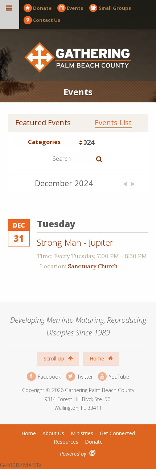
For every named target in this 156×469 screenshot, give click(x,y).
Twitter (84, 376)
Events (75, 8)
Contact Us (46, 20)
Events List (113, 122)
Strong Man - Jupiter (75, 242)
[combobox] (48, 141)
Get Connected (117, 433)
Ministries (82, 433)
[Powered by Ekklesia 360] (92, 453)
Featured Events (43, 122)
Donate (42, 8)
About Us (53, 433)
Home (98, 358)
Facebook (48, 376)
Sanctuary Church (93, 266)
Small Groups (115, 8)
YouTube (118, 376)
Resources (66, 441)
